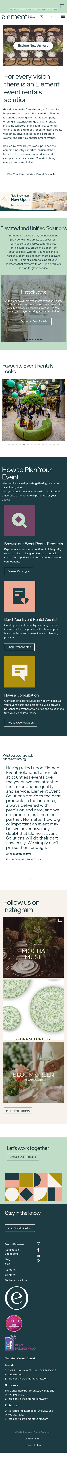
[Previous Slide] (31, 850)
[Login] (51, 16)
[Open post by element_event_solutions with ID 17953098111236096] (33, 1072)
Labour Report (33, 1439)
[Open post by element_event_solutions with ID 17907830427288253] (33, 1009)
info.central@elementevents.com (28, 1378)
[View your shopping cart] (41, 16)
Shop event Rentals (19, 647)
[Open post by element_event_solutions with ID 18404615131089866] (33, 947)
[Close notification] (62, 6)
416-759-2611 (15, 1374)
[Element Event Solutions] (18, 17)
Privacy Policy (33, 1445)
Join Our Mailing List (19, 1228)
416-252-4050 (16, 1414)
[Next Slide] (36, 850)
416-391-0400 (16, 1394)
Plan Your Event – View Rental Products (31, 174)
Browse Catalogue (18, 571)
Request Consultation (20, 722)
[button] (21, 339)
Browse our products (23, 1156)
